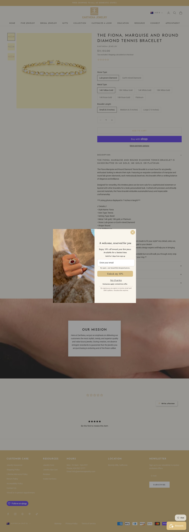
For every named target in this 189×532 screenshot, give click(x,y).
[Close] (132, 232)
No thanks (116, 280)
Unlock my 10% (115, 273)
